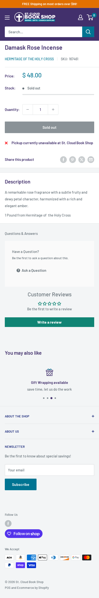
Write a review (49, 322)
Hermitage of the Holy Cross (29, 59)
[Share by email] (90, 159)
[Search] (88, 32)
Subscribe (20, 484)
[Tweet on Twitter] (81, 159)
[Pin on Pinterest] (72, 159)
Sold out (49, 127)
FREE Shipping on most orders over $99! (49, 4)
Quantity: (12, 109)
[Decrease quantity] (28, 109)
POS (8, 588)
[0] (90, 17)
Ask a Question (33, 270)
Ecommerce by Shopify (33, 588)
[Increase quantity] (53, 109)
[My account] (80, 17)
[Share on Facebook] (63, 159)
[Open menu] (7, 18)
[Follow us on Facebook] (8, 523)
